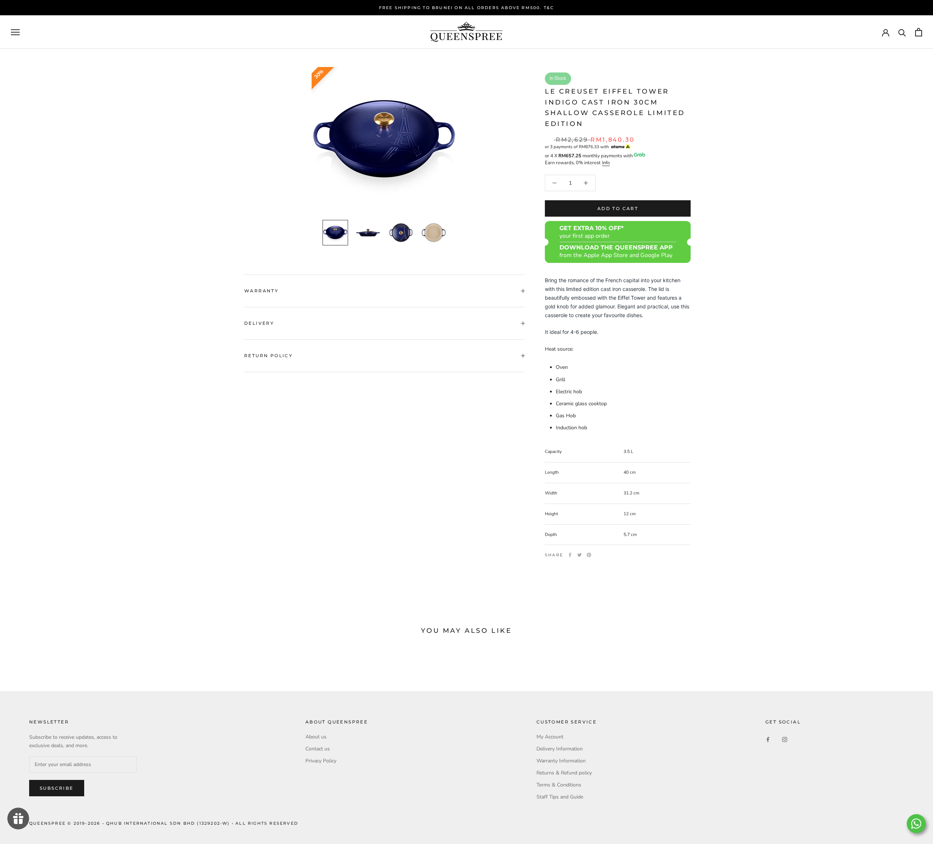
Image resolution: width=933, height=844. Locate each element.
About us (316, 736)
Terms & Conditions (558, 784)
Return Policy (268, 355)
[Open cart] (918, 32)
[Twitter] (579, 555)
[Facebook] (570, 555)
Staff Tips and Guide (559, 796)
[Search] (902, 32)
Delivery (259, 323)
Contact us (317, 748)
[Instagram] (784, 739)
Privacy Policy (320, 760)
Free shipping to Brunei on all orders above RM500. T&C (466, 7)
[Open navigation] (15, 32)
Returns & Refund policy (564, 772)
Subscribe (57, 788)
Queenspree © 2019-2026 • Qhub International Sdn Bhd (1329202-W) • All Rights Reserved (163, 823)
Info (606, 162)
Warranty (261, 290)
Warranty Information (561, 760)
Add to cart (617, 208)
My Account (549, 736)
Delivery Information (559, 748)
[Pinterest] (589, 555)
